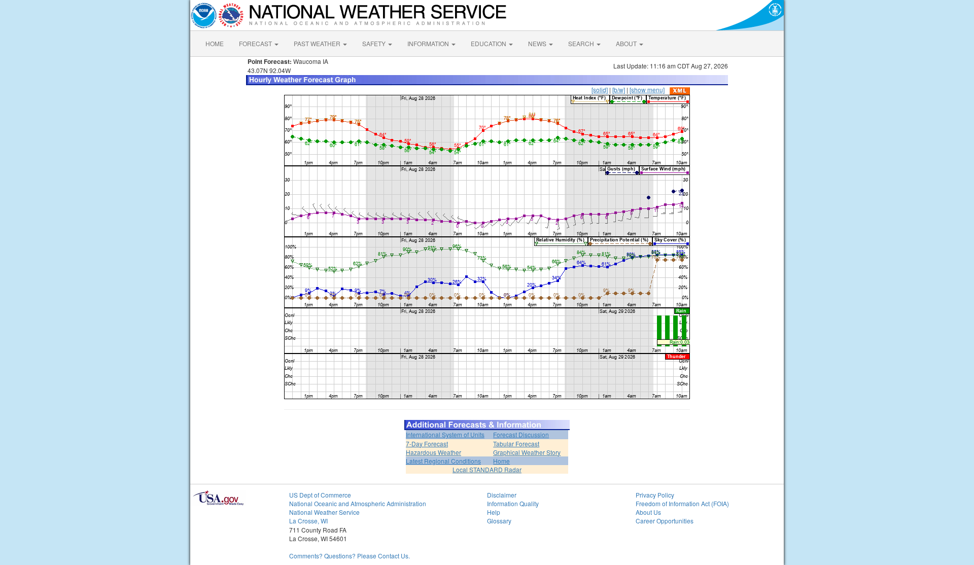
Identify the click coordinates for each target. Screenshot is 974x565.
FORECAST (256, 43)
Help (493, 512)
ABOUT (627, 43)
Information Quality (513, 503)
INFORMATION (428, 43)
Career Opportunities (664, 520)
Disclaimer (501, 494)
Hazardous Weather (433, 452)
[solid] (600, 89)
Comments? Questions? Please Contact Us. (349, 555)
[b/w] (618, 89)
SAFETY (374, 43)
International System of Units (445, 434)
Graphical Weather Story (527, 452)
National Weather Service (324, 512)
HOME (214, 43)
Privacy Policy (655, 494)
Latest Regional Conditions (443, 460)
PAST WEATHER (318, 43)
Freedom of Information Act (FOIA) (682, 503)
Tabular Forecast (516, 443)
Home (501, 460)
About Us (648, 512)
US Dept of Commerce (320, 494)
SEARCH (582, 43)
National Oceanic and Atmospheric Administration (357, 503)
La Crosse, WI (308, 520)
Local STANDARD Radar (487, 469)
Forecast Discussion (521, 434)
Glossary (499, 520)
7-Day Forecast (427, 443)
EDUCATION (489, 43)
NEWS (538, 43)
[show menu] (647, 89)
